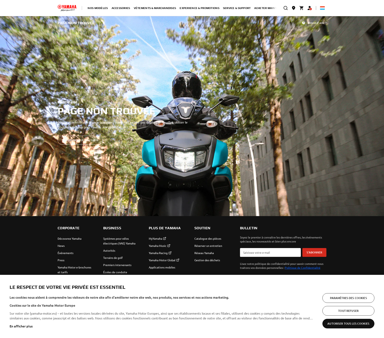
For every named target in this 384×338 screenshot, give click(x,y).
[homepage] (67, 8)
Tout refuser (348, 311)
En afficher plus (21, 326)
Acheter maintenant (270, 8)
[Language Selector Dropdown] (322, 8)
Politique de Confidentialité (302, 267)
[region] (192, 306)
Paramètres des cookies (348, 298)
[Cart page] (301, 8)
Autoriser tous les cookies (348, 323)
